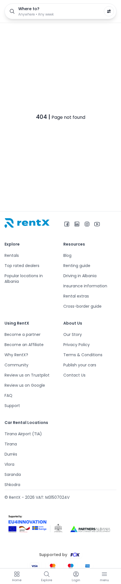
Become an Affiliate (24, 344)
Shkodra (12, 484)
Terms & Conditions (82, 355)
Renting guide (76, 265)
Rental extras (76, 296)
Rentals (12, 255)
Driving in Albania (80, 276)
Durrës (11, 454)
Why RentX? (16, 355)
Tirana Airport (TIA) (23, 434)
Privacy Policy (76, 344)
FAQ (8, 395)
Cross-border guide (82, 306)
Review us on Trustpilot (27, 375)
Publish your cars (79, 365)
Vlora (9, 464)
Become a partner (23, 334)
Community (16, 365)
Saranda (13, 474)
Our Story (72, 334)
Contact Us (74, 375)
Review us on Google (25, 385)
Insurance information (85, 286)
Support (12, 405)
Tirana (11, 444)
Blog (67, 255)
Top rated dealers (22, 265)
